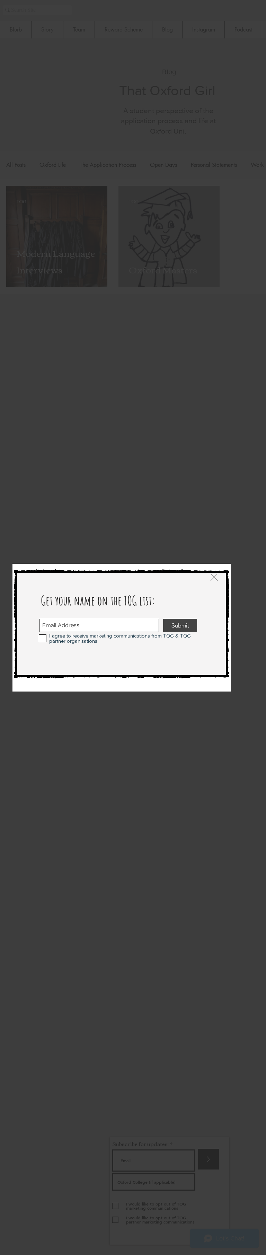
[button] (214, 577)
